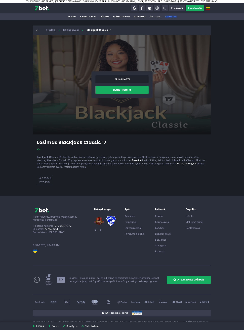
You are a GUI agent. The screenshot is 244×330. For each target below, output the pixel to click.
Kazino (72, 16)
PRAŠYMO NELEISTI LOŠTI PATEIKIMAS (198, 1)
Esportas (171, 16)
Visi (39, 149)
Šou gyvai (155, 16)
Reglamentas (193, 228)
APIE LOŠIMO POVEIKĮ (168, 1)
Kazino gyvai (88, 16)
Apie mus (130, 216)
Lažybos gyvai (121, 16)
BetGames (140, 16)
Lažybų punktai (133, 228)
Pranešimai (130, 222)
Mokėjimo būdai (194, 222)
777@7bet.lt (51, 229)
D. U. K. (189, 216)
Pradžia (50, 30)
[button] (134, 8)
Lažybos (104, 16)
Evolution (137, 160)
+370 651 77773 (62, 225)
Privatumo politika (134, 233)
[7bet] (41, 8)
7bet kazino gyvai (186, 163)
